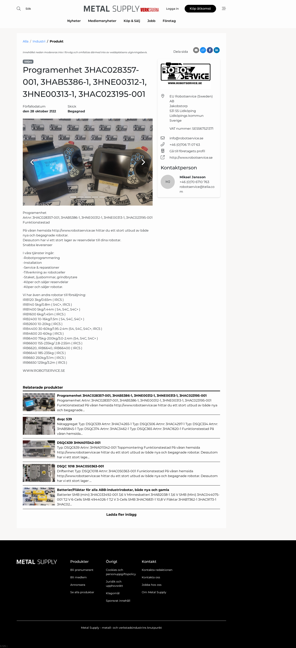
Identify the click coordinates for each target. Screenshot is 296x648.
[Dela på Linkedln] (217, 50)
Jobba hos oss (151, 585)
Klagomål (113, 593)
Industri (39, 41)
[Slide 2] (81, 197)
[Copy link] (203, 50)
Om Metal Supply (154, 592)
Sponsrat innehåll (118, 600)
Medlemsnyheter (102, 21)
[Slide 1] (73, 197)
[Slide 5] (102, 197)
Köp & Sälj (132, 21)
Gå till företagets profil (187, 151)
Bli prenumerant (81, 570)
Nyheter (74, 21)
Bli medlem (78, 577)
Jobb (151, 21)
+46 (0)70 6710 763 (194, 182)
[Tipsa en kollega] (196, 50)
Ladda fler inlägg (121, 514)
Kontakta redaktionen (157, 570)
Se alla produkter (82, 592)
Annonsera (77, 585)
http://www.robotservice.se (191, 157)
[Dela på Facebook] (210, 50)
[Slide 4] (95, 197)
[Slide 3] (88, 197)
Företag (169, 21)
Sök (28, 8)
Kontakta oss (151, 577)
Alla (25, 41)
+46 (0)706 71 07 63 (185, 145)
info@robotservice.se (186, 138)
